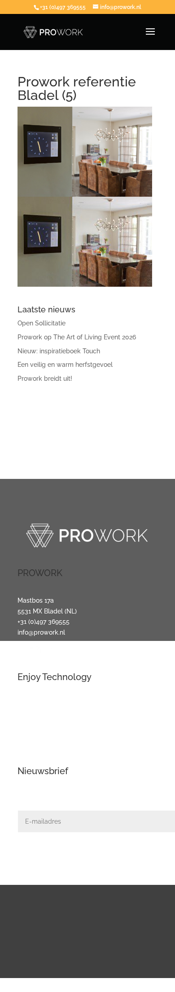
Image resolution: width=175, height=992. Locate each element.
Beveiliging (34, 736)
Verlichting (33, 704)
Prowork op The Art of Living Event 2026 (77, 337)
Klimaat (29, 747)
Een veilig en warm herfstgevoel (65, 364)
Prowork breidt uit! (45, 378)
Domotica (32, 725)
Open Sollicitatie (42, 323)
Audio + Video (37, 715)
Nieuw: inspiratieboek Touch (59, 351)
